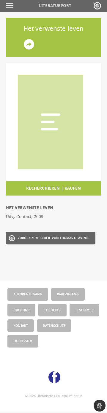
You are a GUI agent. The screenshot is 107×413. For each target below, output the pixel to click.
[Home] (97, 5)
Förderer (52, 310)
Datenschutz (54, 325)
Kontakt (20, 325)
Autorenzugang (27, 294)
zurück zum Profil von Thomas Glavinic (53, 238)
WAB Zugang (68, 294)
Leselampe (84, 310)
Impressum (22, 341)
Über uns (21, 310)
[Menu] (11, 5)
